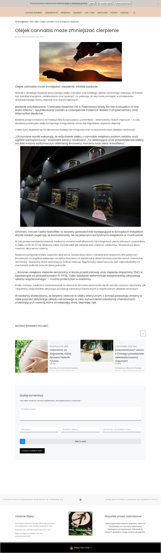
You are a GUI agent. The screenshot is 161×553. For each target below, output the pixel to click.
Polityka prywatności (122, 3)
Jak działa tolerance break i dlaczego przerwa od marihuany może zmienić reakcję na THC (34, 524)
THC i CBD (34, 21)
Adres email (70, 430)
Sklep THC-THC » (82, 548)
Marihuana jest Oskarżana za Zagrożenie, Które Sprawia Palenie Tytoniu (60, 354)
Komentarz (28, 409)
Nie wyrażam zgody (105, 3)
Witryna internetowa (117, 430)
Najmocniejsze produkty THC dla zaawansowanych (29, 534)
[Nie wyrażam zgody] (158, 3)
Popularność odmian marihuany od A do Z (33, 530)
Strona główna (21, 21)
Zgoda (92, 3)
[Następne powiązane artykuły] (143, 333)
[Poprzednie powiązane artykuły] (137, 333)
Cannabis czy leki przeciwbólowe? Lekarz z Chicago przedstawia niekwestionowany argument (129, 354)
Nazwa (25, 430)
